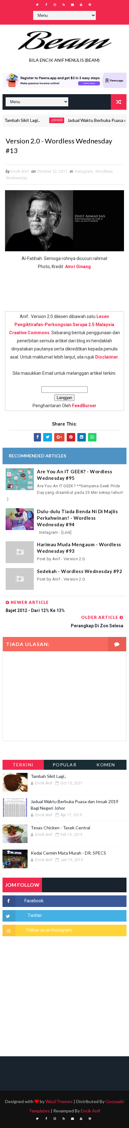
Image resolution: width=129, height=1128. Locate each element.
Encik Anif (90, 1110)
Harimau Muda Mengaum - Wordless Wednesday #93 (79, 548)
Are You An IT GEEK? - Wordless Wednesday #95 (74, 475)
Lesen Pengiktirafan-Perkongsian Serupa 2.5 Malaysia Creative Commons (62, 324)
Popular (65, 764)
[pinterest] (90, 5)
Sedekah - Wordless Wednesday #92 (79, 571)
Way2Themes (59, 1101)
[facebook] (46, 5)
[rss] (63, 5)
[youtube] (81, 5)
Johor (49, 120)
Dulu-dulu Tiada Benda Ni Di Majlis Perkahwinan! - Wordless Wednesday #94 (77, 518)
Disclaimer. (107, 356)
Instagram (84, 171)
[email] (72, 5)
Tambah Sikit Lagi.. (48, 776)
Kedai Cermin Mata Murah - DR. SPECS (68, 853)
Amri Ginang (78, 266)
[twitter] (37, 5)
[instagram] (55, 5)
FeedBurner (84, 405)
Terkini (23, 764)
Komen (105, 764)
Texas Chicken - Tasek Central (60, 827)
